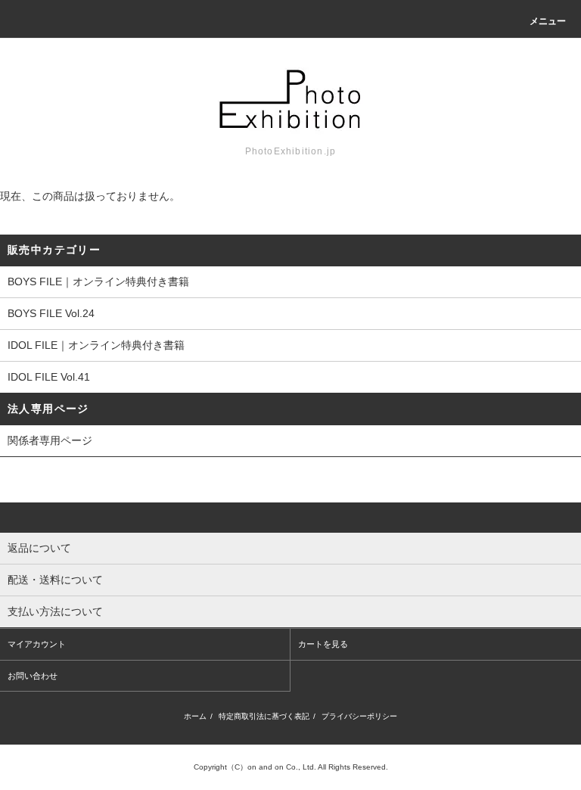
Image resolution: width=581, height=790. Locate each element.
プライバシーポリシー (359, 716)
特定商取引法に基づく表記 (264, 716)
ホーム (195, 716)
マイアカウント (37, 643)
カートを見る (323, 643)
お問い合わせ (32, 675)
